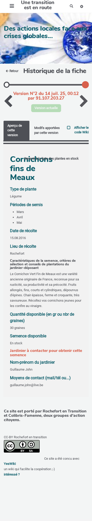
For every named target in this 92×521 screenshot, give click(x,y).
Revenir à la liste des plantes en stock (51, 158)
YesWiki (10, 464)
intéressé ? (12, 474)
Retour (13, 71)
